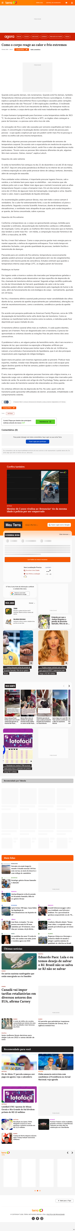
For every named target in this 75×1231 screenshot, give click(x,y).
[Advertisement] (53, 1037)
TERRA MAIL (39, 2)
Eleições (40, 1071)
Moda (13, 933)
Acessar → (32, 603)
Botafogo (14, 878)
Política (40, 954)
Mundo (4, 971)
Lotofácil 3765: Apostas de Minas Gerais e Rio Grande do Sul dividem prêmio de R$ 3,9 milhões (18, 1109)
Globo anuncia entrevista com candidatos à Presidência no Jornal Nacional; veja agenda (54, 1077)
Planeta (50, 933)
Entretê (52, 1119)
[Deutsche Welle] (6, 402)
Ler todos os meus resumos (37, 560)
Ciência (13, 919)
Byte (49, 919)
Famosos (14, 891)
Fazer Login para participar (37, 441)
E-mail (66, 2)
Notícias (10, 413)
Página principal (11, 2)
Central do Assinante (53, 2)
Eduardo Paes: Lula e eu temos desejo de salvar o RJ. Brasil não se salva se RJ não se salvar (55, 963)
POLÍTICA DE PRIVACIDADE (56, 1214)
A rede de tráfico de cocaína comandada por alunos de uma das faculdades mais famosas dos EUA (24, 1024)
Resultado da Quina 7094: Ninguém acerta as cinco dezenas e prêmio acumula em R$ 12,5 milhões (24, 1124)
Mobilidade (14, 863)
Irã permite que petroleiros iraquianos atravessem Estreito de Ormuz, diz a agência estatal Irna (53, 1023)
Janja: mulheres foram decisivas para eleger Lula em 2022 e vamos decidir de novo (18, 1037)
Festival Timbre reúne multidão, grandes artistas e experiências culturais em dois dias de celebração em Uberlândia (61, 1124)
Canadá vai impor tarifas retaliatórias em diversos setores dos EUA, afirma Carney (19, 995)
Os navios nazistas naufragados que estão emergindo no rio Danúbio (18, 975)
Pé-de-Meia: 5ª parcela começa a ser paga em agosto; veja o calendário (18, 1075)
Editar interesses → (64, 534)
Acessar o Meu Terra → (31, 525)
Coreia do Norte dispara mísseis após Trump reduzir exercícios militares (24, 1137)
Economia (14, 905)
